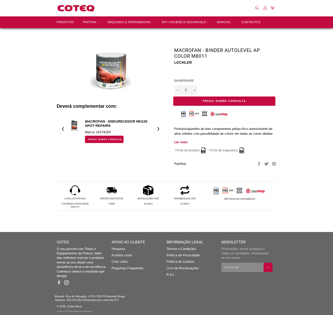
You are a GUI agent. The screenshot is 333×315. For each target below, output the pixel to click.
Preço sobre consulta (105, 139)
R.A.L (170, 274)
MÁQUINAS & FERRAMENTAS (130, 22)
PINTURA (90, 22)
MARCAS (224, 22)
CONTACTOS (251, 22)
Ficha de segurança (223, 150)
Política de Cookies (180, 261)
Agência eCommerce (83, 311)
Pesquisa (118, 249)
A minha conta (122, 255)
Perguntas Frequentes (127, 268)
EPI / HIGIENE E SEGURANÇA (184, 22)
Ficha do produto (187, 150)
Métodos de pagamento (239, 199)
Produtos (65, 22)
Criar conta (120, 261)
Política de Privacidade (183, 255)
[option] (110, 129)
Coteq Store (74, 306)
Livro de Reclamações (182, 268)
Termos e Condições (181, 249)
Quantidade (184, 80)
